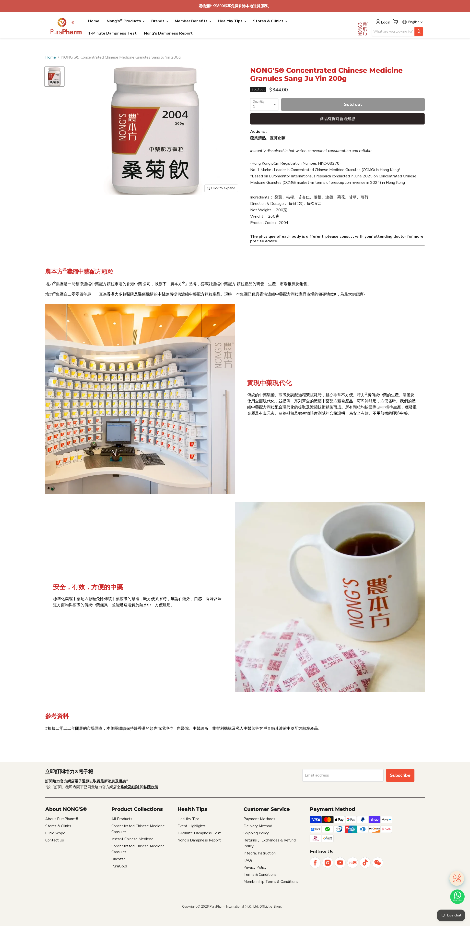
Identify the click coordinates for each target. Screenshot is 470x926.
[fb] (315, 862)
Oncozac (118, 859)
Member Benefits (192, 21)
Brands (158, 21)
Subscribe (400, 775)
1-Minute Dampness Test (112, 33)
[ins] (327, 862)
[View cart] (395, 21)
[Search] (418, 31)
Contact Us (54, 840)
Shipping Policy (256, 833)
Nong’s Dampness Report (168, 33)
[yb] (340, 862)
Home (93, 21)
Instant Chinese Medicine (132, 839)
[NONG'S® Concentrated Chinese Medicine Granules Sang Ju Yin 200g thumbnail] (54, 76)
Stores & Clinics (268, 21)
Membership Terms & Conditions (271, 881)
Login (385, 22)
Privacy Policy (255, 867)
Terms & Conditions (260, 874)
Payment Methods (259, 818)
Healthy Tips (231, 21)
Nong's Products (124, 21)
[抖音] (365, 862)
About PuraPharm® (62, 818)
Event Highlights (191, 826)
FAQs (248, 860)
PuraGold (119, 866)
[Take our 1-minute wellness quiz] (456, 877)
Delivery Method (258, 826)
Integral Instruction (260, 853)
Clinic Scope (55, 833)
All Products (121, 818)
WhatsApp (457, 900)
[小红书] (352, 862)
